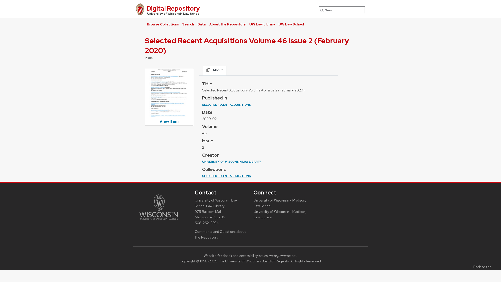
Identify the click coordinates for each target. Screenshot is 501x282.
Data (201, 24)
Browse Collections (163, 24)
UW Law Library (262, 24)
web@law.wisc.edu (283, 255)
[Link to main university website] (158, 220)
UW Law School (291, 24)
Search (188, 24)
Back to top (482, 267)
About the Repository (227, 24)
